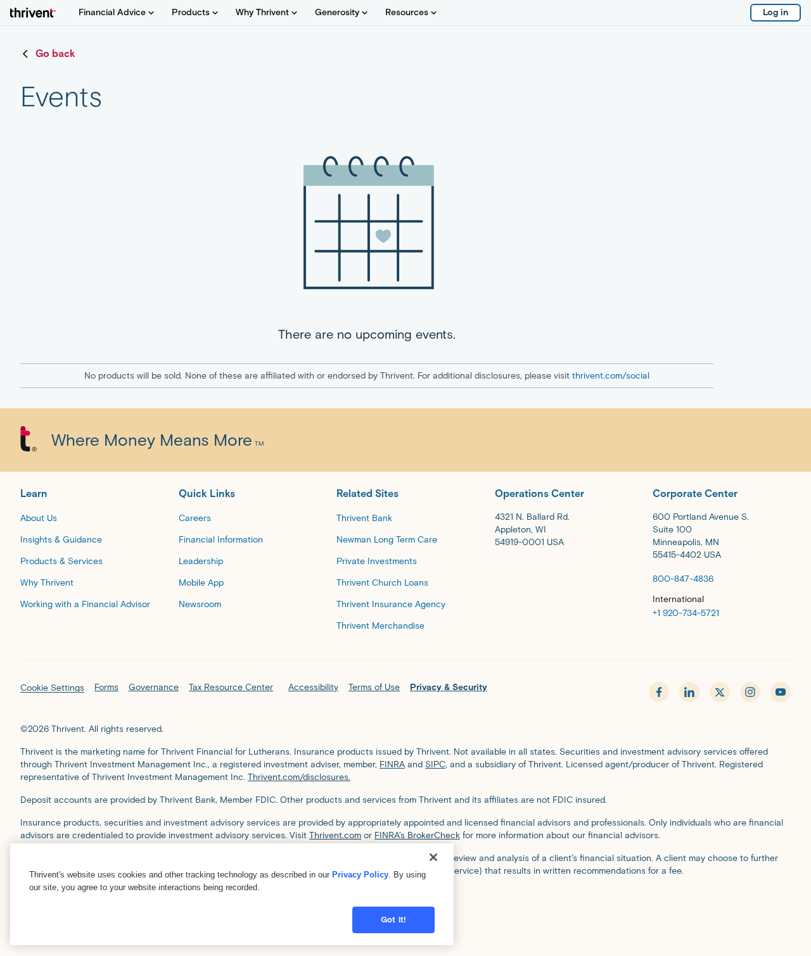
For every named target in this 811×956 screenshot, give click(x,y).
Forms (106, 687)
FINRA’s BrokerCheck (417, 835)
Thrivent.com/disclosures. (299, 777)
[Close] (433, 857)
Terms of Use (374, 687)
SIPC (435, 764)
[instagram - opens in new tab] (750, 692)
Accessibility (313, 687)
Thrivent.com (335, 835)
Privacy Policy (360, 874)
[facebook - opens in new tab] (659, 692)
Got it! (393, 919)
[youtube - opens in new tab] (781, 692)
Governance (154, 687)
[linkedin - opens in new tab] (689, 692)
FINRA (392, 764)
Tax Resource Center (231, 687)
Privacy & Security (448, 687)
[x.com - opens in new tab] (720, 692)
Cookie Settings (52, 687)
